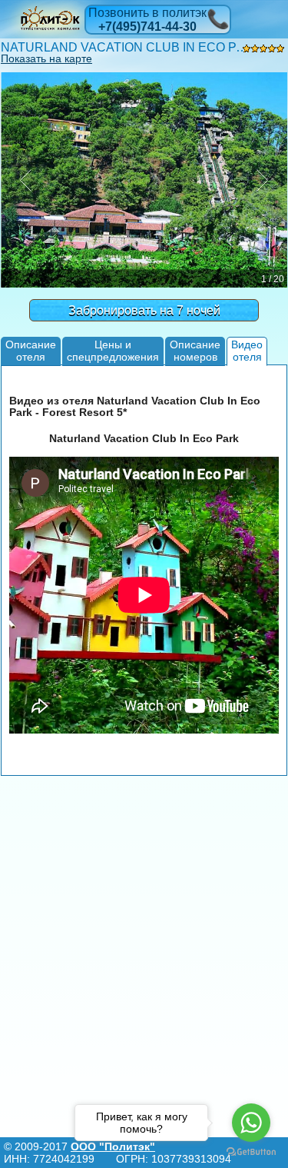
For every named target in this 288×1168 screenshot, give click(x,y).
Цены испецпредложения (113, 350)
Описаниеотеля (30, 350)
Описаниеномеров (195, 350)
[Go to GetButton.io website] (251, 1152)
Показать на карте (46, 58)
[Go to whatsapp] (251, 1122)
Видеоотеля (247, 350)
